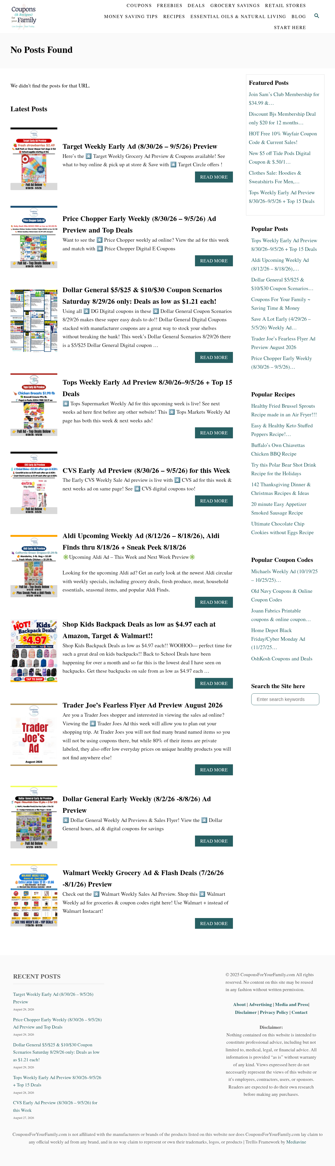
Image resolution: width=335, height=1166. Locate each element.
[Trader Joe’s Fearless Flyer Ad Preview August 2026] (33, 737)
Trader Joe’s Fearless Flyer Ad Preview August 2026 (143, 705)
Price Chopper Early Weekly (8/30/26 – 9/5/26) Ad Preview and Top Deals (57, 1023)
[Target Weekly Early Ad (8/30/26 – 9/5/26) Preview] (33, 161)
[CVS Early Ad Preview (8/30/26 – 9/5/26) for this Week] (33, 486)
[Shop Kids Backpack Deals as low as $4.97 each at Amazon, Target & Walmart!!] (33, 653)
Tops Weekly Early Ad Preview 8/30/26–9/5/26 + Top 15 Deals (57, 1081)
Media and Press (291, 1004)
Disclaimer (246, 1012)
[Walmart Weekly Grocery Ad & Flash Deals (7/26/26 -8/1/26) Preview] (33, 898)
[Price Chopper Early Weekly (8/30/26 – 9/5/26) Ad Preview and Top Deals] (33, 240)
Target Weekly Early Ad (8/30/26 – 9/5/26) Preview (140, 146)
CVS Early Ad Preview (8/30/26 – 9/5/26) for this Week (146, 470)
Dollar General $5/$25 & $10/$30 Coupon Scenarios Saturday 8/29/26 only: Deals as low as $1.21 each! (56, 1052)
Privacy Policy (274, 1012)
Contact (300, 1012)
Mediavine (296, 1142)
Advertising (260, 1004)
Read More (216, 178)
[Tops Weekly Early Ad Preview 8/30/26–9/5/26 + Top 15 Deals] (33, 407)
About (240, 1004)
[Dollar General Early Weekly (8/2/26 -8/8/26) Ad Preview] (33, 820)
